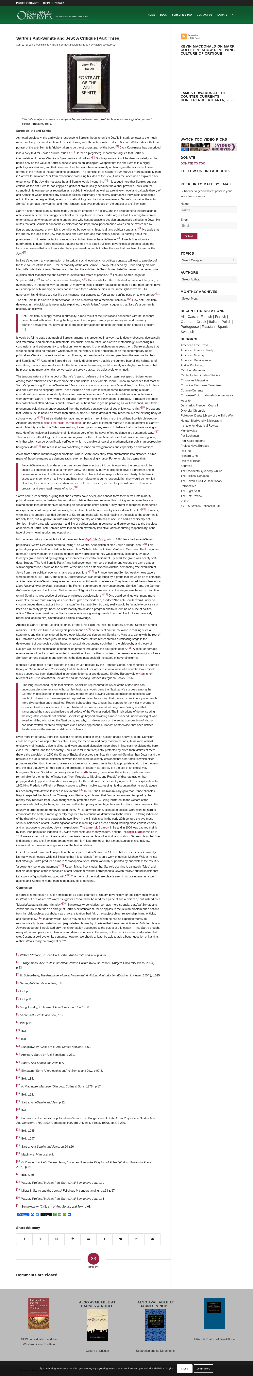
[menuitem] (28, 3)
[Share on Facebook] (24, 1239)
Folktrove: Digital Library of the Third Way (207, 415)
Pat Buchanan (190, 435)
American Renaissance (196, 360)
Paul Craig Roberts (193, 440)
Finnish (206, 317)
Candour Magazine (193, 370)
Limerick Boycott (97, 827)
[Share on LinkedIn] (88, 1239)
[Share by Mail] (152, 1239)
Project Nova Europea (195, 445)
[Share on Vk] (120, 1239)
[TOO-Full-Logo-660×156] (53, 14)
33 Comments (41, 44)
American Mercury (193, 355)
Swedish (187, 332)
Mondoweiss (189, 430)
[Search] (233, 14)
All (183, 317)
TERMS (46, 3)
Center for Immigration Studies (200, 375)
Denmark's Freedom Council (199, 405)
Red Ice (186, 450)
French (220, 317)
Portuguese (190, 327)
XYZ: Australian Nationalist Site (201, 506)
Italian (214, 322)
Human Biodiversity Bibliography (202, 420)
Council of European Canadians (201, 385)
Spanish (224, 327)
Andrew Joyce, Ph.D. (105, 44)
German (187, 322)
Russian (208, 327)
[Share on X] (40, 1239)
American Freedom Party (197, 350)
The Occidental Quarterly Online (201, 471)
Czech (193, 317)
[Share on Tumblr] (104, 1239)
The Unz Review (191, 496)
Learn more (203, 1368)
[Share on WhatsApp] (56, 1239)
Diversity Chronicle (193, 410)
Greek (201, 322)
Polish (226, 322)
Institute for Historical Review (199, 425)
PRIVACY (59, 3)
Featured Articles (79, 44)
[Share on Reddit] (136, 1239)
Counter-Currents (192, 390)
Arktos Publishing (192, 365)
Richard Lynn (189, 455)
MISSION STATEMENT (27, 3)
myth (84, 772)
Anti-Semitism (61, 44)
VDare (185, 501)
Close (184, 1368)
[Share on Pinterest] (72, 1239)
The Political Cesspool (195, 475)
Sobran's (186, 465)
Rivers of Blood (190, 460)
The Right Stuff (190, 491)
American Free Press (194, 345)
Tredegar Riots (132, 831)
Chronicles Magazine (194, 380)
